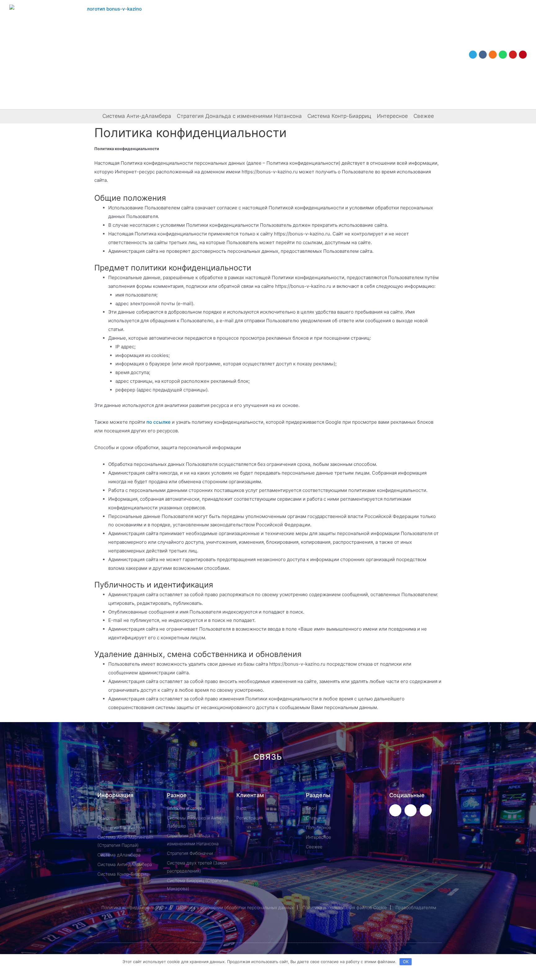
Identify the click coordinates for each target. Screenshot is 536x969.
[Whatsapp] (503, 54)
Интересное (392, 116)
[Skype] (320, 779)
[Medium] (278, 779)
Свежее (423, 116)
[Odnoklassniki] (493, 54)
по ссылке (158, 422)
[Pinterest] (523, 54)
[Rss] (361, 779)
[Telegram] (473, 54)
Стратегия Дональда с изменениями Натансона (239, 116)
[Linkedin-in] (299, 779)
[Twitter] (395, 810)
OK (406, 961)
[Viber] (341, 779)
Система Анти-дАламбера (136, 116)
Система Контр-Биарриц (339, 116)
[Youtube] (513, 54)
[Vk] (483, 54)
